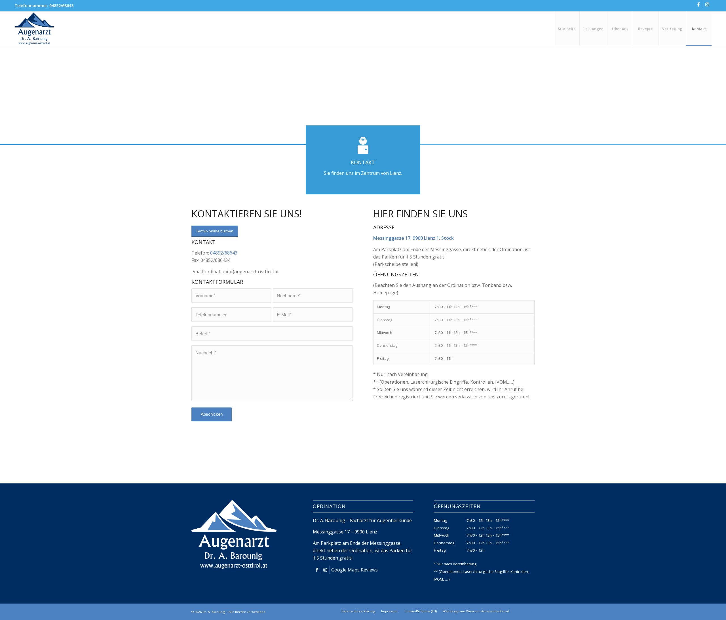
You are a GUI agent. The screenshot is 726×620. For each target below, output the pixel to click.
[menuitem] (566, 29)
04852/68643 (61, 5)
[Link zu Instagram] (707, 4)
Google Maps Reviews (354, 570)
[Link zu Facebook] (699, 4)
